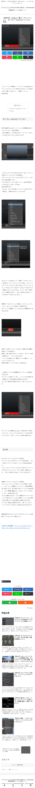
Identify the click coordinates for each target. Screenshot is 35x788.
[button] (31, 390)
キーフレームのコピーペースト (18, 108)
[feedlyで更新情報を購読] (9, 602)
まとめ (12, 111)
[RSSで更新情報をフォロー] (25, 602)
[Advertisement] (17, 72)
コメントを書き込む (17, 765)
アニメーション (6, 581)
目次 (15, 105)
